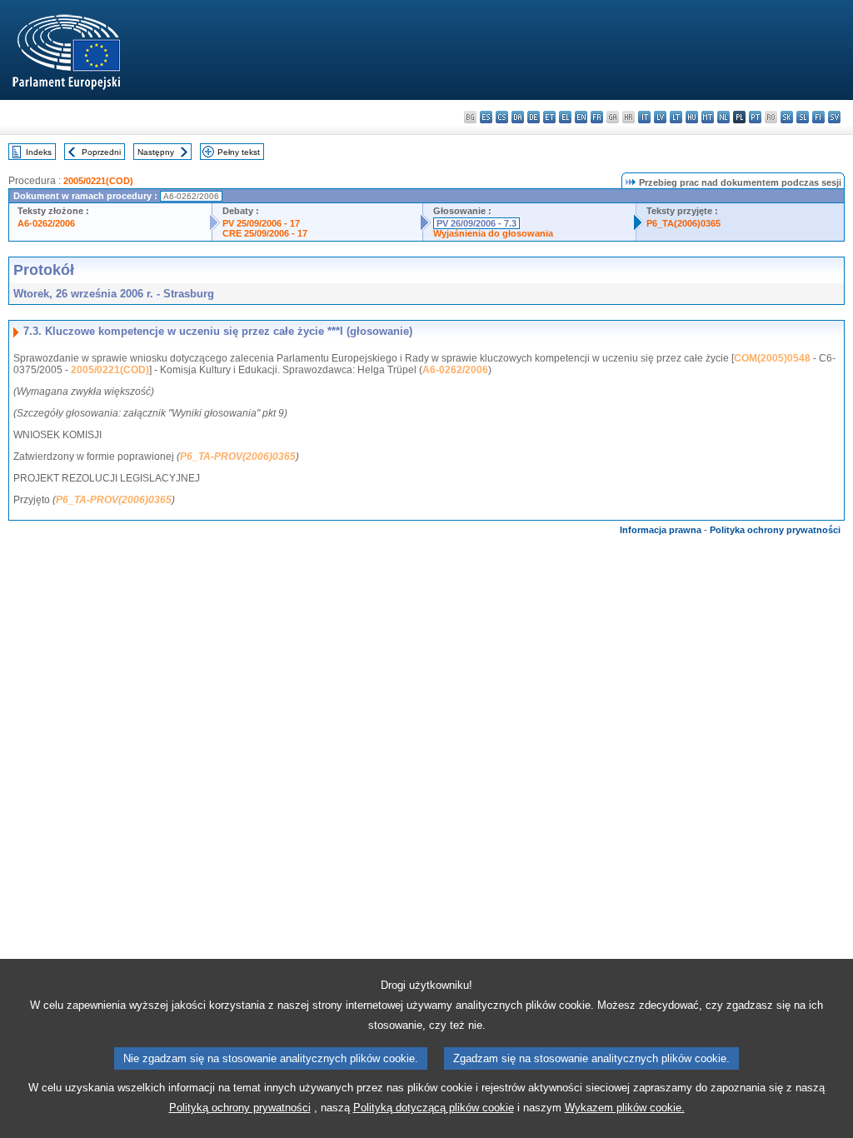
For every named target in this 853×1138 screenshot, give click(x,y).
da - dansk (517, 117)
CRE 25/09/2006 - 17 (264, 233)
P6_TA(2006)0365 (683, 223)
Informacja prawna (660, 530)
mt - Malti (707, 117)
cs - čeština (502, 117)
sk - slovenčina (787, 117)
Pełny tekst (238, 152)
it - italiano (644, 117)
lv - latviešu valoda (660, 117)
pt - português (755, 117)
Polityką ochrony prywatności (240, 1107)
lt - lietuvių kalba (676, 117)
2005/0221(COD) (98, 181)
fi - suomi (818, 117)
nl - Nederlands (723, 117)
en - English (581, 117)
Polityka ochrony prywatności (775, 530)
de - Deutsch (533, 117)
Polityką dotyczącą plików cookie (433, 1107)
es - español (486, 117)
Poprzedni (101, 152)
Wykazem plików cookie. (625, 1107)
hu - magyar (692, 117)
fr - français (597, 117)
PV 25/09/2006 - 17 (261, 223)
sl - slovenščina (802, 117)
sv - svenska (834, 117)
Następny (155, 152)
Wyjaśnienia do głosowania (493, 233)
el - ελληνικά (565, 117)
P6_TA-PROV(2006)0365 (238, 456)
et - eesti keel (549, 117)
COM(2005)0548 (772, 358)
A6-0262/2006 (46, 223)
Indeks (39, 152)
